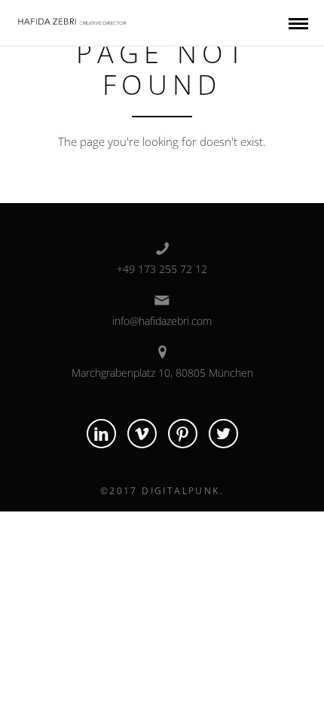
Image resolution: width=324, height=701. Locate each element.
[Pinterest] (182, 433)
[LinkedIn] (101, 433)
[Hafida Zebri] (73, 18)
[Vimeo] (142, 433)
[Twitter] (223, 433)
